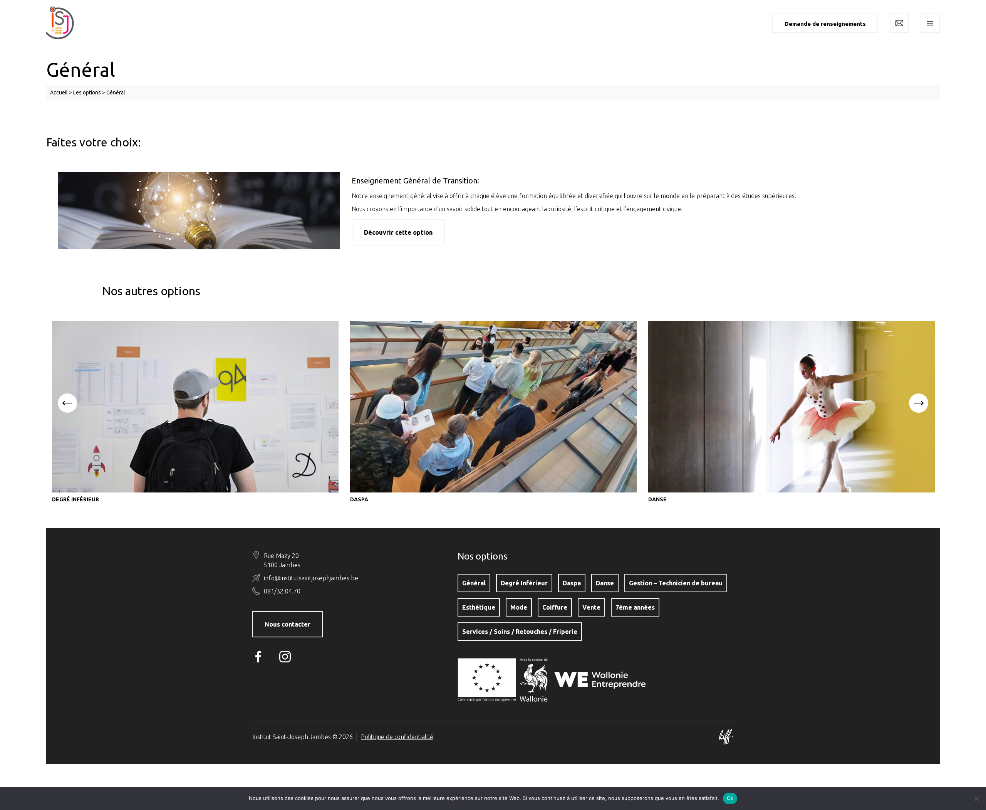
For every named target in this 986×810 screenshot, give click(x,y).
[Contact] (899, 23)
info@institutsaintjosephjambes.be (311, 578)
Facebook (260, 656)
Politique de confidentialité (397, 736)
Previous (67, 403)
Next (918, 403)
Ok (730, 798)
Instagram (287, 656)
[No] (976, 798)
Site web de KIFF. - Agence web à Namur (726, 736)
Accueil (59, 92)
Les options (87, 92)
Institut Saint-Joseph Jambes (65, 23)
